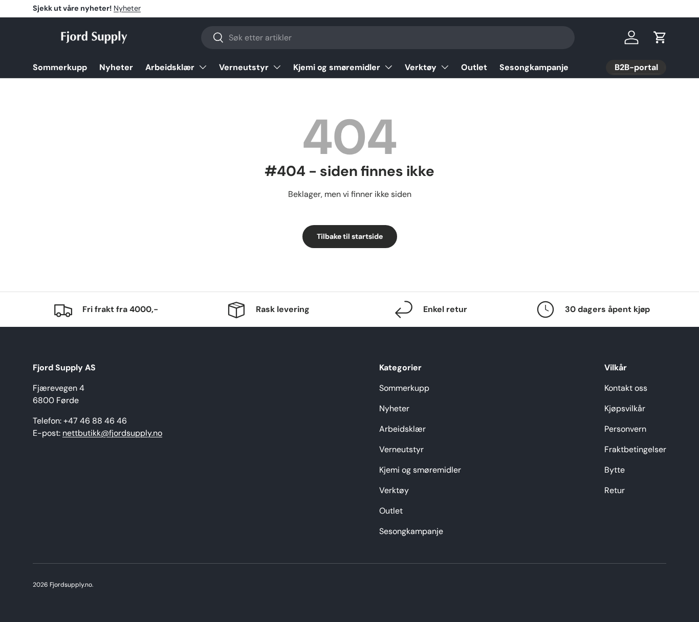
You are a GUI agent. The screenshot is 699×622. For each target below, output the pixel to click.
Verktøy (420, 67)
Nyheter (127, 8)
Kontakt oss (625, 388)
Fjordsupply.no (71, 585)
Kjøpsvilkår (624, 408)
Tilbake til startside (350, 236)
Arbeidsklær (169, 67)
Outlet (474, 67)
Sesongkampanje (534, 67)
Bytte (614, 469)
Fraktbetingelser (635, 449)
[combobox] (388, 37)
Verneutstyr (244, 67)
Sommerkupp (60, 67)
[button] (660, 37)
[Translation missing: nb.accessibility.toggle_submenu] (202, 67)
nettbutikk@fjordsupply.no (112, 433)
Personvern (625, 429)
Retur (614, 490)
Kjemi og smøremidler (336, 67)
